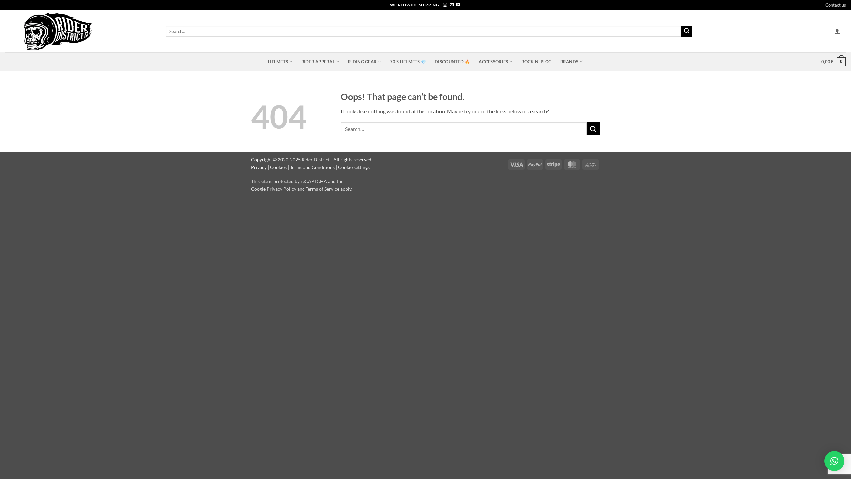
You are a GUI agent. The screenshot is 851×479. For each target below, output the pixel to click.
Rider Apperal (318, 61)
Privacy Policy (281, 189)
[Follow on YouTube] (458, 5)
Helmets (278, 61)
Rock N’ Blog (536, 61)
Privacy (259, 167)
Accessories (493, 61)
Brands (569, 61)
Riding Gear (362, 61)
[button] (837, 31)
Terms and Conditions (312, 167)
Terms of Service (322, 189)
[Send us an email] (452, 5)
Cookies (278, 167)
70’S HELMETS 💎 (408, 61)
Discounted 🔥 (452, 61)
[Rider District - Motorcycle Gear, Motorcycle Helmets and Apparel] (80, 31)
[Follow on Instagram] (445, 5)
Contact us (835, 5)
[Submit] (686, 31)
